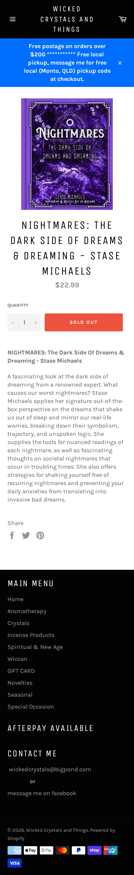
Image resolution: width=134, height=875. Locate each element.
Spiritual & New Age (35, 646)
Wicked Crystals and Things (67, 19)
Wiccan (17, 658)
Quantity (17, 305)
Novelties (19, 682)
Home (15, 599)
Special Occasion (30, 706)
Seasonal (19, 694)
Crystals (18, 622)
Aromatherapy (27, 611)
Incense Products (30, 634)
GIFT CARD (21, 670)
